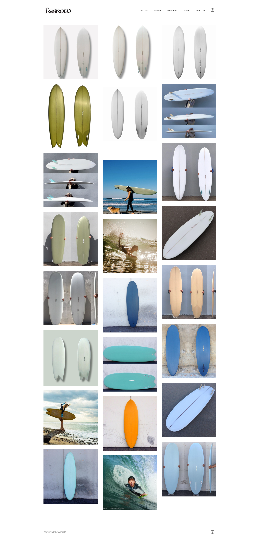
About (187, 11)
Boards (143, 11)
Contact (201, 11)
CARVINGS (172, 11)
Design (157, 11)
